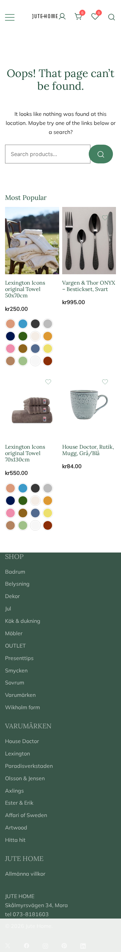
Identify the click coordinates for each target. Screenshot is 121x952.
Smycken (16, 670)
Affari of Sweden (26, 815)
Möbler (14, 633)
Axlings (14, 790)
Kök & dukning (22, 620)
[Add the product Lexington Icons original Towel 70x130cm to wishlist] (48, 382)
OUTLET (15, 645)
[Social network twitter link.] (7, 945)
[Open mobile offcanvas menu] (9, 16)
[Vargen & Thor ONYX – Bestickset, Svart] (89, 240)
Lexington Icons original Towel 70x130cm (25, 453)
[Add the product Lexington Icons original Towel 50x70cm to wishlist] (48, 218)
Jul (8, 608)
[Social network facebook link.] (26, 945)
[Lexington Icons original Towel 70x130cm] (32, 404)
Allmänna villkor (25, 873)
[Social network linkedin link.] (83, 945)
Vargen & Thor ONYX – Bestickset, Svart (88, 285)
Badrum (15, 571)
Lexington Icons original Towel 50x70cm (25, 289)
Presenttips (19, 658)
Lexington (17, 753)
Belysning (17, 583)
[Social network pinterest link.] (64, 945)
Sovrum (14, 682)
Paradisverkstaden (29, 765)
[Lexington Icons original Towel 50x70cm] (32, 240)
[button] (10, 323)
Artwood (16, 827)
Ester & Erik (19, 802)
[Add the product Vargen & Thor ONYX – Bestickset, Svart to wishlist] (105, 218)
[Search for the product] (101, 154)
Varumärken (20, 694)
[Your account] (62, 16)
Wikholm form (22, 707)
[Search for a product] (112, 16)
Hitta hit (15, 839)
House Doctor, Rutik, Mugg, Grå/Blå (88, 449)
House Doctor (22, 741)
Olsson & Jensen (25, 778)
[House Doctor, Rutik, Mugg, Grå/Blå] (89, 404)
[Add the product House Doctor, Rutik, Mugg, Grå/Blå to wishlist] (105, 382)
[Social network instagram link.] (45, 945)
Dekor (12, 596)
